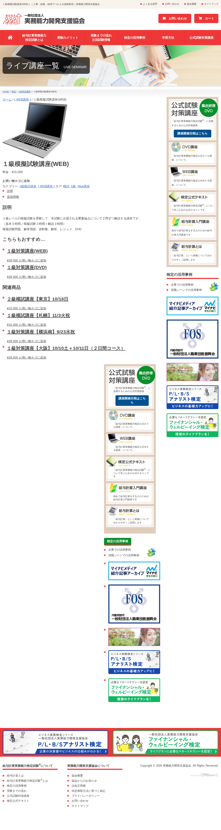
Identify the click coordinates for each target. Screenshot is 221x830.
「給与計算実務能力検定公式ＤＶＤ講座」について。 (131, 425)
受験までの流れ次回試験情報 (101, 37)
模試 (66, 186)
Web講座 (83, 186)
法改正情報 (79, 785)
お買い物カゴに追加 (16, 181)
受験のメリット (67, 37)
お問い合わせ (172, 4)
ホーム (7, 99)
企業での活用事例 (119, 549)
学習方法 (168, 37)
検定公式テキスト (18, 800)
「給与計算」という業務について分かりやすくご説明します (131, 521)
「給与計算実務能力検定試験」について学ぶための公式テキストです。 (131, 473)
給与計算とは (15, 775)
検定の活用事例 (134, 37)
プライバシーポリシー (86, 795)
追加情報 (13, 196)
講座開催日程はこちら (132, 400)
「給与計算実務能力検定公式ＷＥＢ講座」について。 (131, 448)
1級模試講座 (27, 186)
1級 (73, 186)
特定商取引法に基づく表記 (88, 790)
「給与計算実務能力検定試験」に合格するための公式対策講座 (131, 389)
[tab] (79, 191)
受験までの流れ (17, 790)
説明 (10, 191)
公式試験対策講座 (201, 37)
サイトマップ (211, 4)
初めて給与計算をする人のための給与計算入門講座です (131, 498)
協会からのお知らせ (84, 780)
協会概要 (191, 4)
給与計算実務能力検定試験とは (34, 37)
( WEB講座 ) (22, 99)
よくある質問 (150, 4)
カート (208, 18)
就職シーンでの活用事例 (123, 555)
